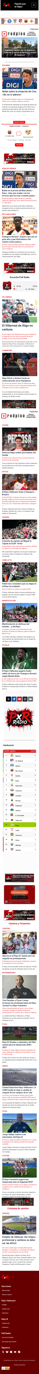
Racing (18, 801)
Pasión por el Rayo (20, 5)
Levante (18, 796)
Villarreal (19, 820)
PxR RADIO (19, 145)
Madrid (18, 756)
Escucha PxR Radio (7, 1337)
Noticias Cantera (7, 1294)
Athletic (18, 850)
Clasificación (6, 1309)
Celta (17, 830)
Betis (17, 781)
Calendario (5, 1313)
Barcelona (19, 771)
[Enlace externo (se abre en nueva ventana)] (19, 34)
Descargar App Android (9, 1341)
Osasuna (19, 791)
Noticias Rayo (6, 1290)
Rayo (17, 825)
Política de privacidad (19, 1365)
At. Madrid (19, 761)
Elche (17, 840)
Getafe (18, 810)
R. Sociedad (20, 815)
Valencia (19, 835)
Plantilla (4, 1304)
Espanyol (19, 806)
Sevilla (18, 776)
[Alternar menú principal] (34, 5)
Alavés (18, 766)
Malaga (18, 845)
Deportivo (19, 786)
